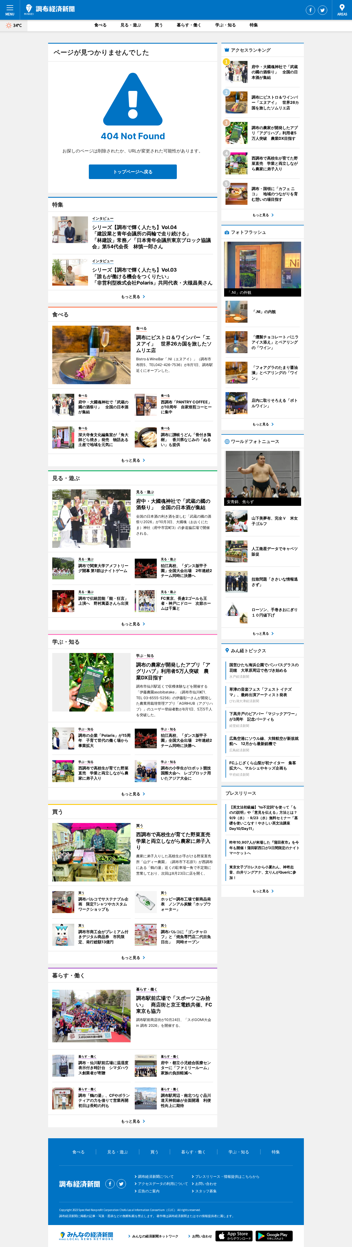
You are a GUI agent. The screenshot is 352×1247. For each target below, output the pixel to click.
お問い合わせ (206, 1183)
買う (159, 24)
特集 (254, 24)
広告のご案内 (149, 1191)
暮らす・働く (189, 24)
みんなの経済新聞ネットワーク (86, 1236)
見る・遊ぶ (130, 24)
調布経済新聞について (156, 1176)
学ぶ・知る (225, 24)
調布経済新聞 (49, 9)
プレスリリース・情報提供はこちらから (227, 1176)
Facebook (310, 10)
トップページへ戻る (133, 171)
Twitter (322, 10)
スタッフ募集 (206, 1191)
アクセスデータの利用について (163, 1183)
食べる (100, 24)
